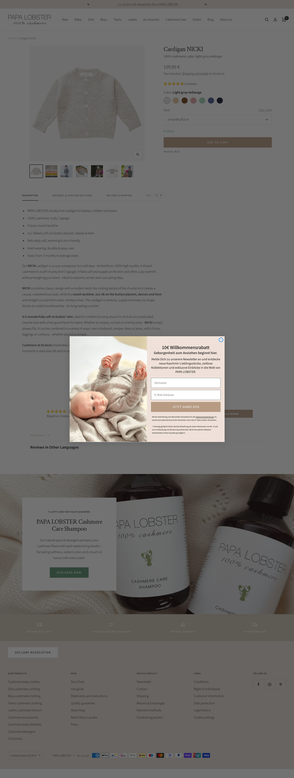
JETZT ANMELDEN (185, 407)
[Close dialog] (221, 340)
